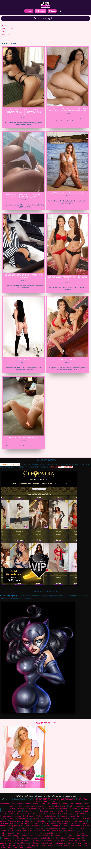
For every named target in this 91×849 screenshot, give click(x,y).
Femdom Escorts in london (19, 845)
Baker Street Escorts (67, 359)
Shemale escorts (73, 811)
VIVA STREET (82, 799)
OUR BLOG (6, 34)
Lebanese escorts (7, 823)
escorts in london (50, 833)
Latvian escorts (56, 821)
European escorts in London (52, 811)
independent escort (59, 835)
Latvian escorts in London (76, 821)
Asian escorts (85, 808)
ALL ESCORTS (7, 28)
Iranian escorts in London (42, 818)
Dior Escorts (63, 845)
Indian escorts (23, 806)
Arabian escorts (60, 806)
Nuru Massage (23, 843)
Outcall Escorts (75, 826)
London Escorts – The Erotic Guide (67, 193)
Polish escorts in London (47, 816)
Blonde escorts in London (10, 816)
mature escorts (14, 830)
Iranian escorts (23, 818)
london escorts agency (73, 830)
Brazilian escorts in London (28, 808)
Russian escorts (75, 804)
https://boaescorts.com (45, 801)
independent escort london (12, 838)
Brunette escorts (24, 813)
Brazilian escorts (8, 808)
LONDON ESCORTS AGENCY (47, 799)
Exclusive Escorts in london (42, 843)
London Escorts (23, 359)
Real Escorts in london (64, 843)
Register (41, 11)
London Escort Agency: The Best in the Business (23, 276)
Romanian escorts (67, 816)
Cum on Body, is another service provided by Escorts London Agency (23, 195)
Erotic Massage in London (56, 826)
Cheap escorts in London (18, 826)
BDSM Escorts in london (46, 840)
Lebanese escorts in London (28, 823)
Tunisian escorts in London (69, 823)
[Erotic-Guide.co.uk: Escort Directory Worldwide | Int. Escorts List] (45, 5)
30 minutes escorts (25, 828)
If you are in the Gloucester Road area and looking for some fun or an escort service (67, 109)
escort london (78, 833)
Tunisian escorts (49, 823)
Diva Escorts (76, 845)
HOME (4, 25)
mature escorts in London (34, 830)
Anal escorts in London (21, 804)
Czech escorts (39, 804)
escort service (65, 833)
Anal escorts (5, 804)
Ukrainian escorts (15, 821)
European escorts (30, 811)
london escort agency (9, 835)
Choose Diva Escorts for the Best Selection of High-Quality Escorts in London (23, 112)
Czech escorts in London (57, 804)
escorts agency (34, 833)
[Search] (60, 11)
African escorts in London (66, 808)
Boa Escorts (12, 848)
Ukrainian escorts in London (37, 821)
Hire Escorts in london (67, 840)
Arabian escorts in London (79, 806)
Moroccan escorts (62, 818)
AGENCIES (6, 31)
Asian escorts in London (11, 811)
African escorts (48, 808)
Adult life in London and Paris (23, 438)
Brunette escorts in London (44, 813)
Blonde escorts (83, 813)
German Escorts (25, 848)
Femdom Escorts (38, 845)
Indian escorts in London (41, 806)
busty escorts (67, 828)
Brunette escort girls (66, 813)
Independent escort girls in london (34, 835)
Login (53, 11)
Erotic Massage (37, 826)
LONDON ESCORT (68, 799)
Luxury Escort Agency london (68, 838)
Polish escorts (29, 816)
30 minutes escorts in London (47, 828)
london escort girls (54, 830)
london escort (20, 833)
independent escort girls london (40, 838)
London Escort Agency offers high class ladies (67, 278)
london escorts (6, 833)
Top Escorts (51, 845)
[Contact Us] (65, 11)
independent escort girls (79, 835)
